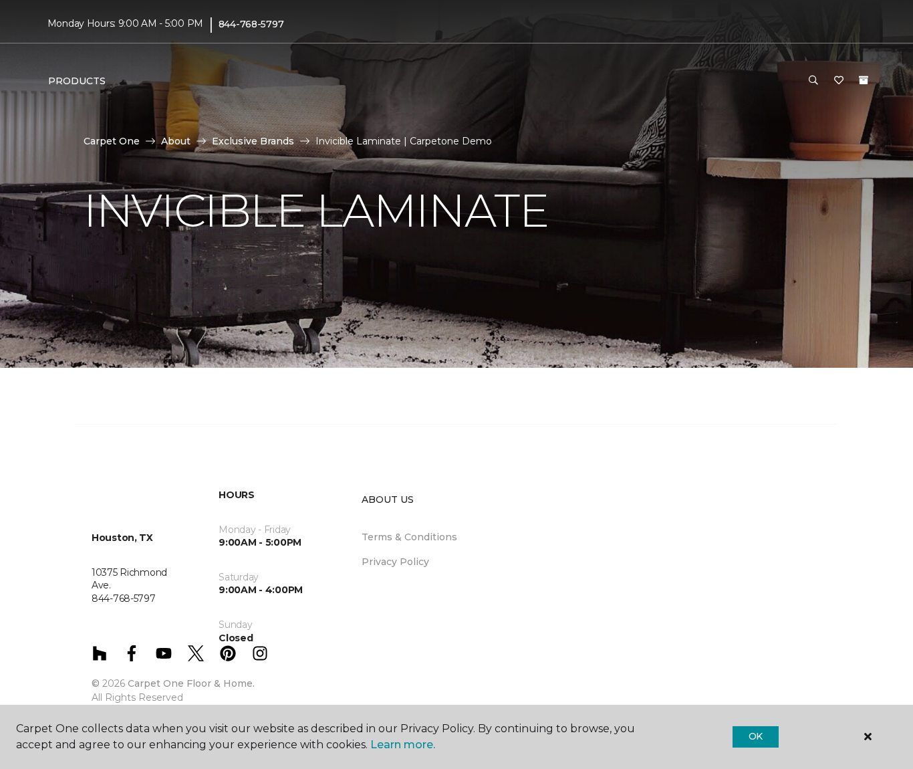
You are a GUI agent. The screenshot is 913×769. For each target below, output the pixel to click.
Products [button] (77, 81)
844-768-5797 (251, 24)
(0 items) (863, 80)
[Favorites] (839, 81)
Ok (756, 736)
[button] (813, 81)
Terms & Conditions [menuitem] (409, 537)
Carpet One (112, 141)
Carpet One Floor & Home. (191, 683)
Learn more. (402, 744)
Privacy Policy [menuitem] (395, 562)
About (175, 141)
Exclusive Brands (253, 141)
